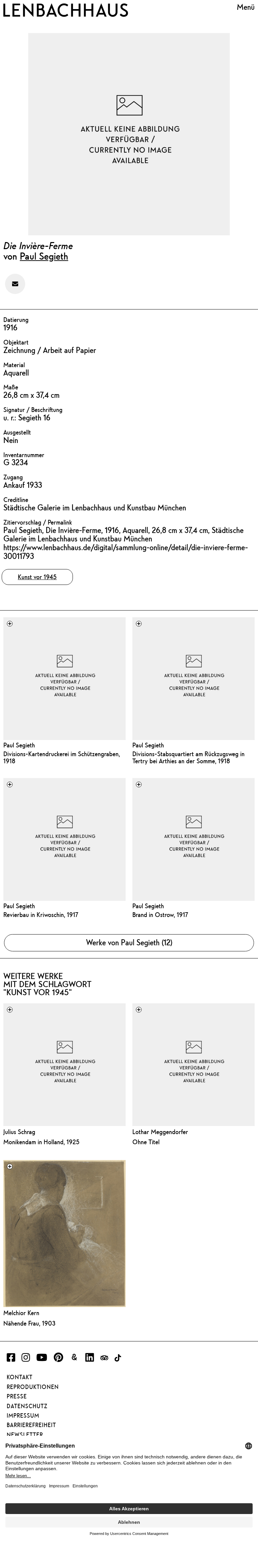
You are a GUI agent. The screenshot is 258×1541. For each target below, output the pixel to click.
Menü (246, 7)
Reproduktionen (33, 1387)
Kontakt (20, 1377)
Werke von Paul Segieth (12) (129, 942)
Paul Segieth (44, 256)
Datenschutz (27, 1406)
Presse (17, 1396)
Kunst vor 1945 (37, 577)
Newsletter (25, 1435)
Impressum (23, 1416)
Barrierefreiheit (31, 1425)
